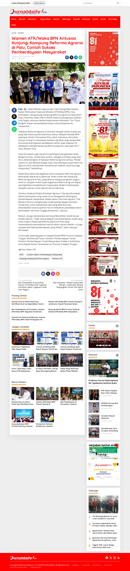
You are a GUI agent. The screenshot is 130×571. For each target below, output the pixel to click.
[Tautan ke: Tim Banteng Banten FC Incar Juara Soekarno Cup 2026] (103, 504)
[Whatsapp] (80, 57)
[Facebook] (43, 274)
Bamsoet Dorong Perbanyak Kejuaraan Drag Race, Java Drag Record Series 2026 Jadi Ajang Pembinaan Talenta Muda (105, 539)
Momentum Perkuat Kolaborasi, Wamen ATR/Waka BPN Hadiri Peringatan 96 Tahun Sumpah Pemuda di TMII (28, 318)
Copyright (86, 565)
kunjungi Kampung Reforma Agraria (34, 258)
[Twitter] (48, 274)
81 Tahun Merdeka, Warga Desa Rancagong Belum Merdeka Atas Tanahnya (47, 370)
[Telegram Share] (76, 57)
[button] (118, 3)
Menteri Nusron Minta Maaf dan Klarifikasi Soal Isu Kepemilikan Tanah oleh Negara (27, 303)
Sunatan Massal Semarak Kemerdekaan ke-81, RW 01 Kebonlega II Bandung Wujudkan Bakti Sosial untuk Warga (109, 417)
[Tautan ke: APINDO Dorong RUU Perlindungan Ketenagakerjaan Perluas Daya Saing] (94, 407)
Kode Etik (108, 565)
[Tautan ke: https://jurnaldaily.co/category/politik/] (117, 325)
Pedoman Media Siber (18, 567)
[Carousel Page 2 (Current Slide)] (100, 345)
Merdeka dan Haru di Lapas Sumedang (109, 429)
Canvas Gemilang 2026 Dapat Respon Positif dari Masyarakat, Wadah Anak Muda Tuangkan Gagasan (47, 348)
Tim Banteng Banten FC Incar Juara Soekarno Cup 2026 (104, 517)
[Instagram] (53, 274)
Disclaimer (97, 565)
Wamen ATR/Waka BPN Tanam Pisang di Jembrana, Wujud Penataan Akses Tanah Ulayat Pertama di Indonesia (65, 303)
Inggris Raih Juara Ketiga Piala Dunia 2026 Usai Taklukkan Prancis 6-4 (103, 546)
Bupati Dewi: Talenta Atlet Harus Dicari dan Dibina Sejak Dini (104, 532)
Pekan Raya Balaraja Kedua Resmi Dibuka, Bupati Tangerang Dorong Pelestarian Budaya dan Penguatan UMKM (71, 370)
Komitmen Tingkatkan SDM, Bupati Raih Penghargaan (21, 348)
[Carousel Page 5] (109, 345)
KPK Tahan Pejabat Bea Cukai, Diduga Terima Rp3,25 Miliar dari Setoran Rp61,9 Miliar (109, 392)
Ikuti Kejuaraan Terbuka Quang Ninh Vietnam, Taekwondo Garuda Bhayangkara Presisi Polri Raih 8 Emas (68, 285)
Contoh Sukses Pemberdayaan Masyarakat (44, 254)
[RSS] (58, 274)
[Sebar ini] (67, 57)
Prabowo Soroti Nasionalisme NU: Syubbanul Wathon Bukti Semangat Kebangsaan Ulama (103, 381)
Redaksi (75, 565)
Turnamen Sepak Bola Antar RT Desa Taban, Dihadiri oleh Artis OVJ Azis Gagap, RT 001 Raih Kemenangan (104, 524)
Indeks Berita (35, 567)
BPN (21, 254)
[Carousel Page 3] (103, 345)
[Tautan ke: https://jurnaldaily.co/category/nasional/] (117, 355)
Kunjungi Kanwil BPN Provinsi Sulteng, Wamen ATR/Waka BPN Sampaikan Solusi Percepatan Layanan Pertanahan (65, 310)
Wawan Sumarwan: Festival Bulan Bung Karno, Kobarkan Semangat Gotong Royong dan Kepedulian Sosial (102, 338)
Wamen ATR (57, 258)
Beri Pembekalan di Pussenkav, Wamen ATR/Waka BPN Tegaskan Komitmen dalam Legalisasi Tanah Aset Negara (32, 285)
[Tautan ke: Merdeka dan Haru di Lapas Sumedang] (94, 432)
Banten (14, 58)
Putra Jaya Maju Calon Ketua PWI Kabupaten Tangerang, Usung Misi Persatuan (21, 370)
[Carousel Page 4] (106, 345)
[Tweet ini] (71, 57)
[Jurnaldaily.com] (28, 11)
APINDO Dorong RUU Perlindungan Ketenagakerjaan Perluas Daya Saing (109, 404)
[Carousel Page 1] (97, 345)
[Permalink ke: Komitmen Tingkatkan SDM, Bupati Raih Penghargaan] (23, 338)
